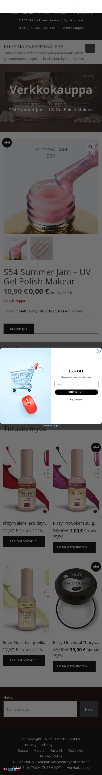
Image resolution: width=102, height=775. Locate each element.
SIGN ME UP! (76, 392)
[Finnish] (14, 768)
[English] (6, 768)
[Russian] (18, 768)
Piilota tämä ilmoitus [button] (79, 6)
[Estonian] (10, 768)
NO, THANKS (76, 400)
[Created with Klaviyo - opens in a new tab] (51, 425)
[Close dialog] (99, 351)
